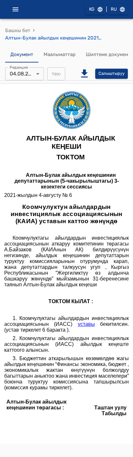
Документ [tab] (21, 54)
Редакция (19, 67)
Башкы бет (17, 30)
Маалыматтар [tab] (60, 54)
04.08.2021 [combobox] (23, 74)
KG (92, 9)
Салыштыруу (111, 73)
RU (114, 9)
